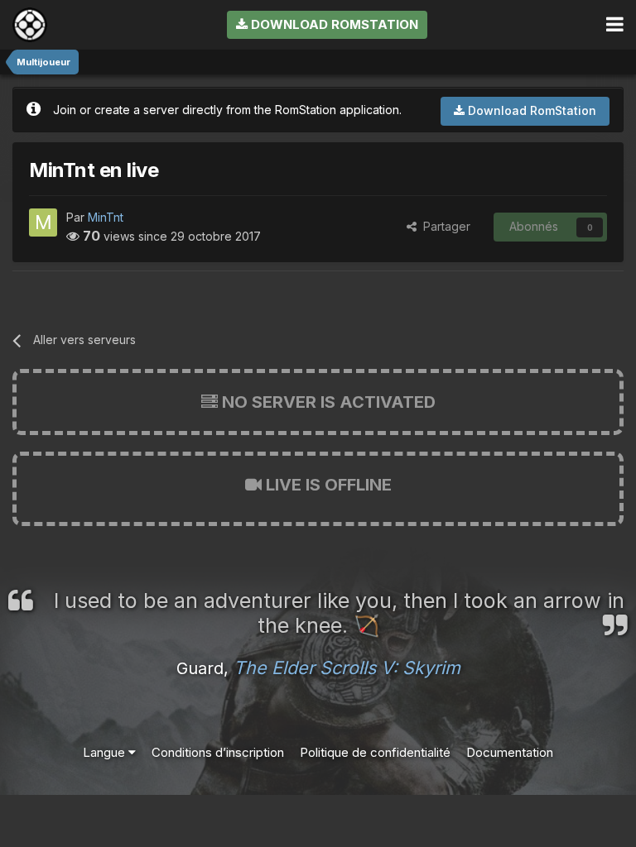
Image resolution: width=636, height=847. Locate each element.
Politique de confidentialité (375, 752)
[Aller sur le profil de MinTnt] (43, 222)
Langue (105, 752)
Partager (443, 226)
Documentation (509, 752)
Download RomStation (333, 24)
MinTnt (105, 217)
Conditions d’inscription (218, 752)
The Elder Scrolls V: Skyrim (347, 667)
